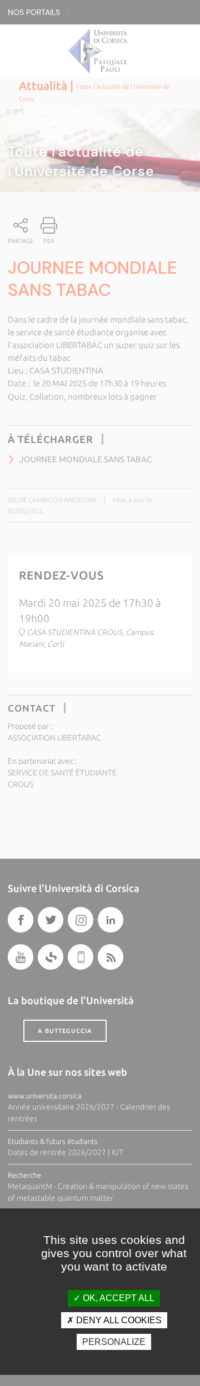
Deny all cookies (118, 1320)
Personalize (114, 1342)
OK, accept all (117, 1298)
